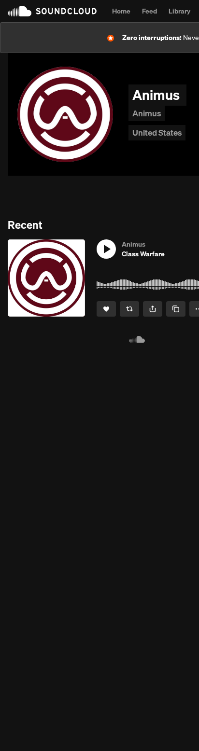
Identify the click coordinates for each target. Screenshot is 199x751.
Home (121, 11)
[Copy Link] (175, 309)
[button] (106, 249)
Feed (149, 11)
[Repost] (129, 309)
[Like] (106, 309)
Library (179, 11)
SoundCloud (52, 11)
